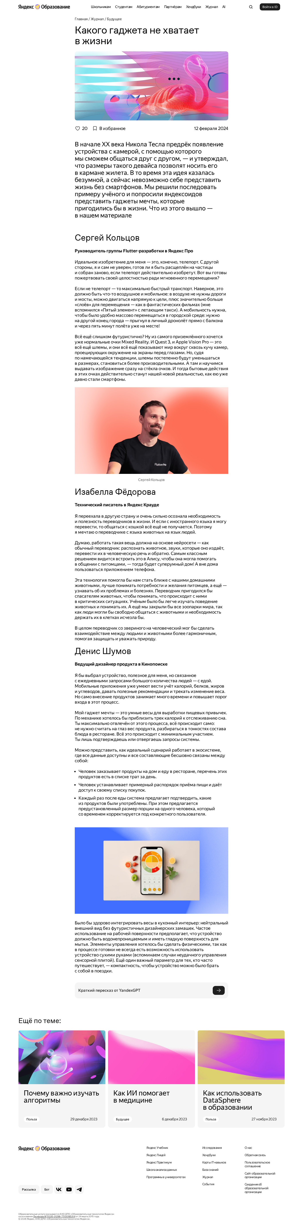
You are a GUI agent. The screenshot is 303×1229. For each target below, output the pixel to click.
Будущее (122, 1119)
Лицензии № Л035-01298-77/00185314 (54, 1216)
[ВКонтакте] (58, 1189)
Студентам (123, 7)
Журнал (211, 7)
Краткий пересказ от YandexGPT (109, 990)
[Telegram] (79, 1189)
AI (223, 7)
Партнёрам (173, 7)
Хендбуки (193, 7)
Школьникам (101, 7)
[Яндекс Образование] (44, 7)
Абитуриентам (148, 7)
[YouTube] (69, 1189)
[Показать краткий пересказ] (219, 990)
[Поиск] (250, 6)
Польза (31, 1119)
